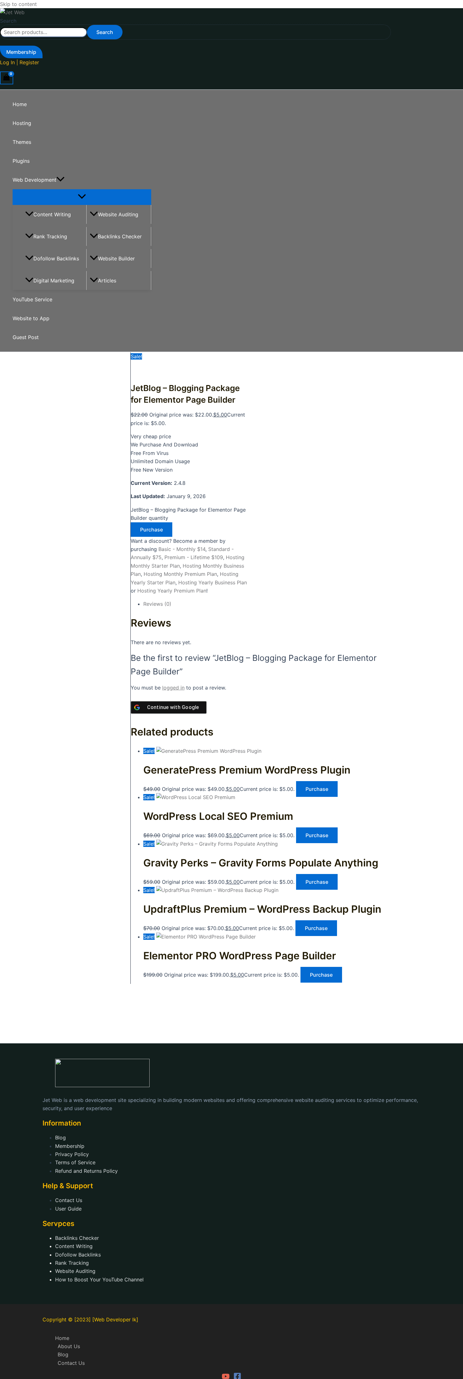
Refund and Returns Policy (86, 1171)
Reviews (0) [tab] (157, 604)
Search (8, 21)
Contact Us (68, 1200)
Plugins (21, 161)
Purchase (151, 529)
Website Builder (116, 258)
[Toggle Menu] (82, 196)
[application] (60, 179)
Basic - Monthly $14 (181, 549)
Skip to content (18, 4)
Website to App (31, 318)
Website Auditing (118, 214)
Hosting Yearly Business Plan (212, 582)
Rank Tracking (50, 236)
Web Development (34, 180)
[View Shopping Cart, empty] (6, 77)
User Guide (68, 1209)
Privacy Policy (72, 1154)
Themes (22, 142)
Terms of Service (75, 1162)
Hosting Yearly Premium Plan (171, 590)
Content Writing (52, 214)
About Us (69, 1346)
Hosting (22, 123)
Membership (69, 1146)
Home (20, 104)
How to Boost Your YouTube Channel (99, 1279)
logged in (173, 687)
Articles (107, 280)
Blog (60, 1137)
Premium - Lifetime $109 (193, 557)
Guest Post (26, 337)
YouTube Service (32, 299)
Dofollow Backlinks (56, 258)
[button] (21, 52)
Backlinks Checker (120, 236)
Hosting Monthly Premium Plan (180, 574)
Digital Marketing (53, 280)
